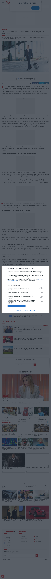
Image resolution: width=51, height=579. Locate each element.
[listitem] (25, 285)
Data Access (25, 310)
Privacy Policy (32, 310)
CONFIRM (16, 306)
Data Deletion (18, 310)
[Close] (47, 268)
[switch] (41, 288)
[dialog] (25, 289)
